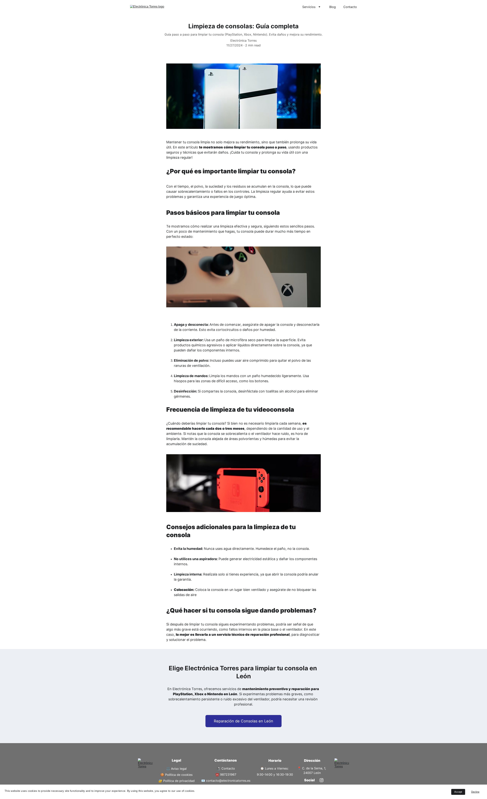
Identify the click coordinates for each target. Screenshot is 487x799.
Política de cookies (179, 775)
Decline (475, 791)
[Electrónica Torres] (145, 766)
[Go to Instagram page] (321, 780)
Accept (458, 791)
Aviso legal (179, 768)
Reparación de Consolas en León (243, 721)
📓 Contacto (226, 768)
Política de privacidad (179, 781)
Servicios (308, 7)
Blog (332, 7)
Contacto (350, 7)
